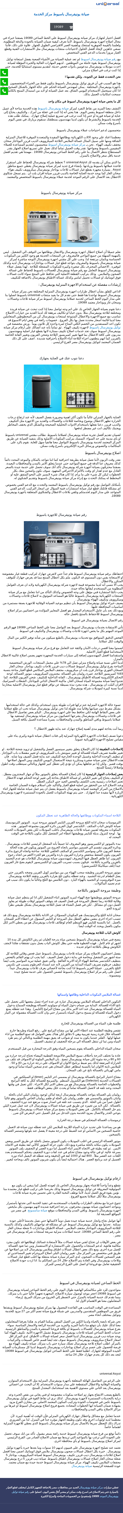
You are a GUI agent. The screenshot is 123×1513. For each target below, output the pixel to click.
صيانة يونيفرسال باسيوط (53, 108)
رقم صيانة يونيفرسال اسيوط (99, 59)
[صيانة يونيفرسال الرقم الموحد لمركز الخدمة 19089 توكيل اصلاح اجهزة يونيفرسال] (108, 4)
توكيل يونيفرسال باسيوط (105, 327)
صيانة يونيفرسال (82, 1466)
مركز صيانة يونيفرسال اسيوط (66, 144)
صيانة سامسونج (37, 1210)
